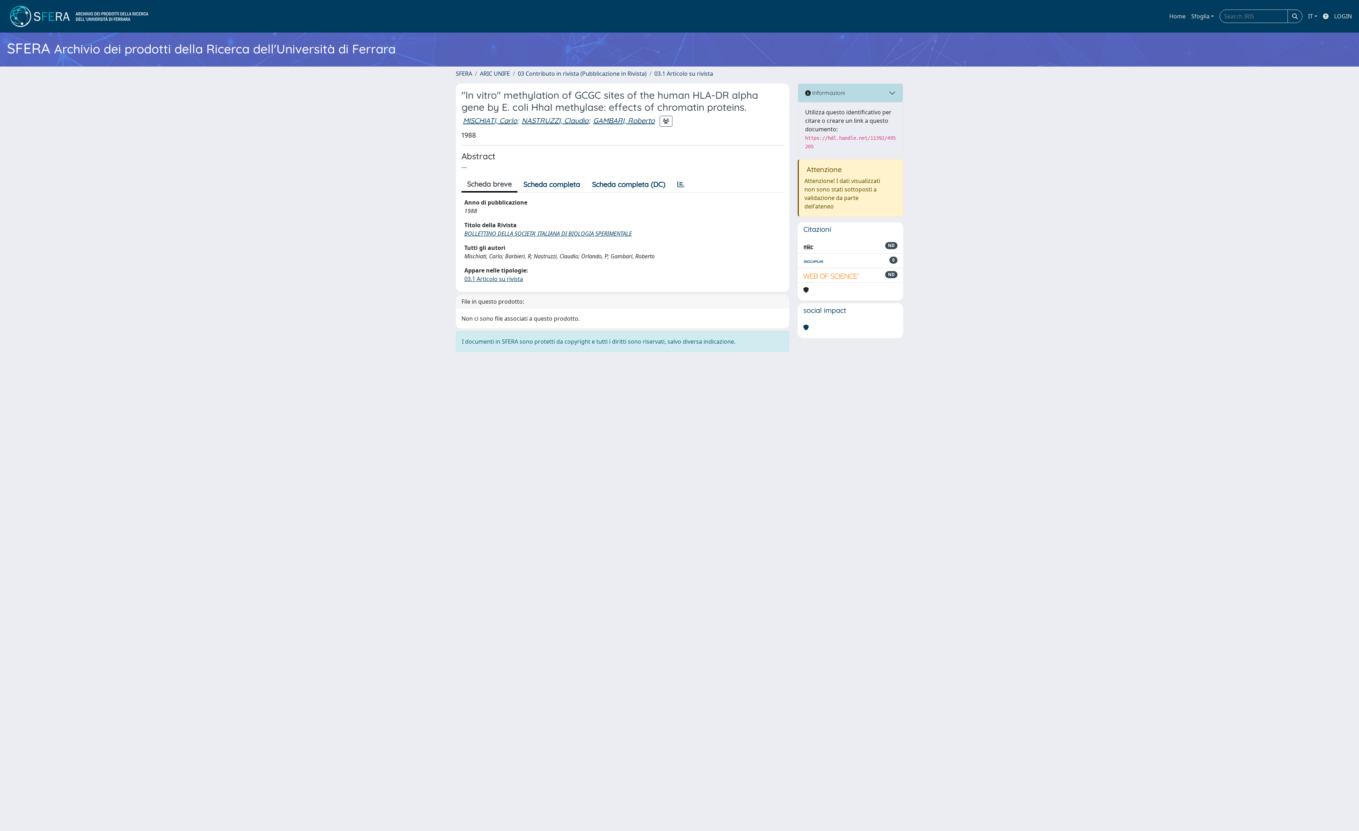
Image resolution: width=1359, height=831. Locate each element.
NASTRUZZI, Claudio (555, 120)
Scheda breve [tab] (489, 183)
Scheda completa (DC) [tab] (628, 184)
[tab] (680, 184)
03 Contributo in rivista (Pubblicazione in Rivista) (582, 74)
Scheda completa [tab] (551, 184)
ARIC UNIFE (495, 74)
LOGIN (1343, 16)
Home (1177, 16)
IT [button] (1310, 16)
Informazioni (828, 92)
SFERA (464, 74)
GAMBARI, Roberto (624, 120)
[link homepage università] (79, 16)
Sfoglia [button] (1200, 16)
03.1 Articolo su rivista (683, 74)
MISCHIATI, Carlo (490, 120)
